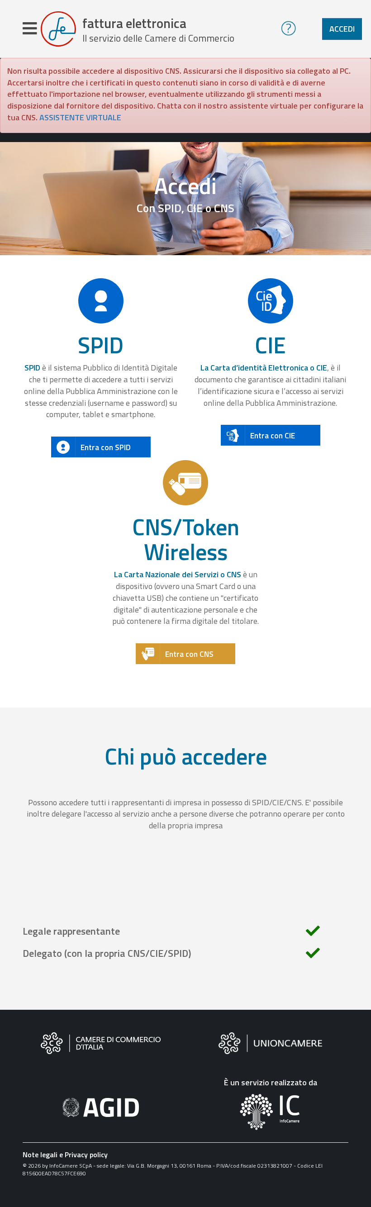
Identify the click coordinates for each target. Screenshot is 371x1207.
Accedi (342, 29)
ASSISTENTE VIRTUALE (80, 117)
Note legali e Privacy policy (65, 1154)
